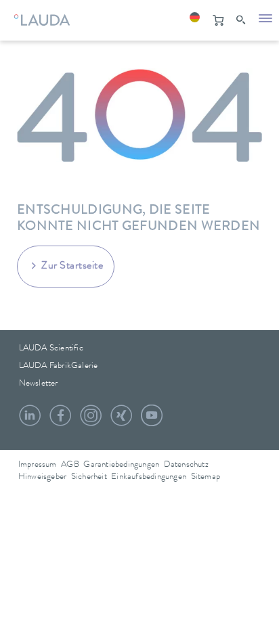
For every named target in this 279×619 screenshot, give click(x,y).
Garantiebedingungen (121, 465)
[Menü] (265, 20)
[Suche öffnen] (242, 20)
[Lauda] (40, 17)
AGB (70, 465)
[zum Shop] (218, 20)
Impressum (37, 465)
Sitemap (205, 477)
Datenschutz (186, 465)
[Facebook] (60, 421)
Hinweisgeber (42, 477)
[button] (194, 20)
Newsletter (38, 384)
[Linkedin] (30, 421)
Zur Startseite (72, 266)
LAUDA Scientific (51, 348)
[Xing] (121, 421)
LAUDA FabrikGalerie (58, 366)
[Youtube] (152, 421)
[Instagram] (91, 421)
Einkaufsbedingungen (148, 477)
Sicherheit (89, 477)
